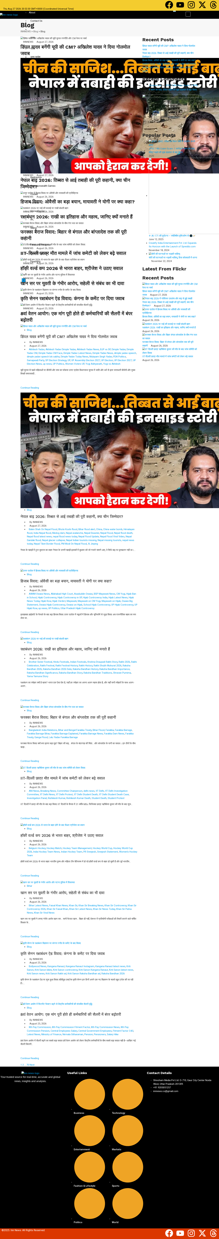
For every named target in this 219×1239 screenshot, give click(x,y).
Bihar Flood (99, 730)
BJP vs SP (105, 349)
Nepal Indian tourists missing (81, 540)
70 (27, 1064)
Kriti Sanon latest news (121, 969)
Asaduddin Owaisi (83, 593)
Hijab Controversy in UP (70, 597)
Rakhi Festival (47, 665)
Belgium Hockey (37, 848)
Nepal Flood (106, 533)
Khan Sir (73, 905)
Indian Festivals (78, 661)
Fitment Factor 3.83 (123, 1030)
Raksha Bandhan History (85, 669)
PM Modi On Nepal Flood (74, 543)
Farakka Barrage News (91, 733)
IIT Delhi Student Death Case (114, 794)
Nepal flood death (123, 533)
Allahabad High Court (62, 593)
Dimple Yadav (119, 349)
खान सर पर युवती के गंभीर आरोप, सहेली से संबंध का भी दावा (72, 283)
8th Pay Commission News (105, 1027)
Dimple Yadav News (103, 353)
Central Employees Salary (64, 1030)
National (33, 29)
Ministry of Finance (51, 1034)
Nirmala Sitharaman (73, 1034)
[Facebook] (169, 5)
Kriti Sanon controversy (65, 969)
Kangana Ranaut (56, 966)
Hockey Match (54, 848)
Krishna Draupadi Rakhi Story (103, 661)
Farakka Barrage (123, 730)
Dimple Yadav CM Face (50, 353)
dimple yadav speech (125, 353)
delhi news (89, 790)
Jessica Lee (155, 85)
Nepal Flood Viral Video (112, 536)
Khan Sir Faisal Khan (57, 909)
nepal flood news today (65, 536)
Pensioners (100, 1034)
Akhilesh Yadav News (88, 349)
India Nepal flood (42, 533)
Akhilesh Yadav (36, 349)
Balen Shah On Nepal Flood (43, 529)
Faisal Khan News (58, 905)
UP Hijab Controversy (122, 604)
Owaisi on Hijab (74, 604)
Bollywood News (37, 966)
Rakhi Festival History (66, 665)
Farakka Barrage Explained (64, 733)
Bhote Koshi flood (67, 529)
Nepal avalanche (74, 533)
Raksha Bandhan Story (70, 672)
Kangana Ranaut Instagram (80, 966)
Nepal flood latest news (39, 536)
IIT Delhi (100, 790)
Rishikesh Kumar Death (78, 798)
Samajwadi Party (35, 360)
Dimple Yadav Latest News (77, 353)
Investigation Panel (37, 798)
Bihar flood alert (86, 529)
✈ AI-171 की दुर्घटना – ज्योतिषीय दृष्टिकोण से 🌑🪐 (172, 235)
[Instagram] (191, 5)
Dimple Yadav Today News (74, 356)
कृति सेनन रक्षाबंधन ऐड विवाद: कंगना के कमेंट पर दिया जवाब (72, 298)
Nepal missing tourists (109, 540)
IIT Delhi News (47, 794)
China (99, 529)
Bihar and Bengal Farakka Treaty (75, 730)
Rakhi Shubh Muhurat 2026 (108, 665)
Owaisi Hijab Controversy (52, 604)
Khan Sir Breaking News (91, 905)
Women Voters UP (74, 363)
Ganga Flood (41, 737)
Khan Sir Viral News (44, 912)
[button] (188, 14)
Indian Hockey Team (71, 851)
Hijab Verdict (59, 601)
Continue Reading (30, 387)
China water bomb (112, 529)
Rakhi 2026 (124, 661)
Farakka (110, 730)
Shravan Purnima (122, 672)
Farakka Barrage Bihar (38, 733)
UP (69, 360)
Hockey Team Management (77, 848)
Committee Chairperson (69, 790)
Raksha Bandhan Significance (42, 672)
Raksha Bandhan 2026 (113, 973)
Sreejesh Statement (107, 851)
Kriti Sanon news (36, 973)
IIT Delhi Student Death (86, 794)
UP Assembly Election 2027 (85, 360)
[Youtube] (180, 5)
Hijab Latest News (118, 597)
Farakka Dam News (114, 733)
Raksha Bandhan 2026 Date (57, 669)
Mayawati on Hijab (111, 601)
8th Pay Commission (40, 1027)
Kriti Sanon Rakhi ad (56, 973)
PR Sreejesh (89, 851)
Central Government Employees (95, 1030)
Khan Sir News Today (104, 909)
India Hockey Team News (46, 851)
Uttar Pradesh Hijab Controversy (77, 608)
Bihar (29, 885)
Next (32, 1064)
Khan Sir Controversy (116, 905)
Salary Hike (112, 1034)
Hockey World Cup (102, 848)
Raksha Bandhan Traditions (98, 672)
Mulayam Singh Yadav (100, 356)
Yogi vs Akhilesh (111, 363)
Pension (88, 1034)
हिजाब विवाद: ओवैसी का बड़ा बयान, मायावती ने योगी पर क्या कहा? (78, 201)
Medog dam (58, 533)
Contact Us (36, 20)
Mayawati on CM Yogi (89, 601)
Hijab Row (46, 601)
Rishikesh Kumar (56, 798)
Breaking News (48, 790)
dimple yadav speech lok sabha (43, 356)
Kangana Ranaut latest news (110, 966)
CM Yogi (120, 593)
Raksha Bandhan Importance (114, 669)
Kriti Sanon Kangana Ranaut (93, 969)
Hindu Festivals (61, 661)
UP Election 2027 (123, 360)
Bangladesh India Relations (43, 730)
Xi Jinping (93, 543)
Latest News (33, 1034)
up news (47, 363)
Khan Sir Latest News (80, 909)
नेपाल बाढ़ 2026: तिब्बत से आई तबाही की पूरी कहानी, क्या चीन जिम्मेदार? (72, 516)
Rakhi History (86, 665)
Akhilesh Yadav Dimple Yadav (61, 349)
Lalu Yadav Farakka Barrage (63, 737)
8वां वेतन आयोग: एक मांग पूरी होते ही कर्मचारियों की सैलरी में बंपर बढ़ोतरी (71, 1014)
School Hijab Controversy (97, 604)
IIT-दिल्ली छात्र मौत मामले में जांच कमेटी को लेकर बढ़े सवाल (73, 253)
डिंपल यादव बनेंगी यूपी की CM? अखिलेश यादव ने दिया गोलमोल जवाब (69, 336)
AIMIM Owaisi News (39, 593)
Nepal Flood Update (88, 536)
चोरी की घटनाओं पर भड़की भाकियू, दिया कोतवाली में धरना (173, 257)
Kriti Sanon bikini (43, 969)
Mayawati (72, 601)
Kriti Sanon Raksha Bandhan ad (84, 973)
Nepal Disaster (91, 533)
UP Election (107, 360)
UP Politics (58, 363)
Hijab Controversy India (95, 597)
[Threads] (213, 5)
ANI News (34, 790)
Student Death (99, 798)
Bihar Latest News (38, 905)
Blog (29, 330)
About (32, 12)
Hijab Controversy (47, 597)
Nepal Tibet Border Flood (47, 543)
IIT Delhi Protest (64, 794)
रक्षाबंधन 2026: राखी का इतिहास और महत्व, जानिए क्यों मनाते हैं (77, 217)
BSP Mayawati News (104, 593)
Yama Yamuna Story (37, 676)
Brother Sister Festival (40, 661)
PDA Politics (119, 356)
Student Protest (116, 798)
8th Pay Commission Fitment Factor (71, 1027)
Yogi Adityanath (94, 363)
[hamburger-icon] (174, 11)
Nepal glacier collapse (53, 540)
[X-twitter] (202, 5)
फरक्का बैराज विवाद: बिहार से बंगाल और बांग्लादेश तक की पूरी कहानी (68, 717)
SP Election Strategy (56, 360)
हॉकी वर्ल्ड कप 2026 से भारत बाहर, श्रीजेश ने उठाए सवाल (72, 268)
